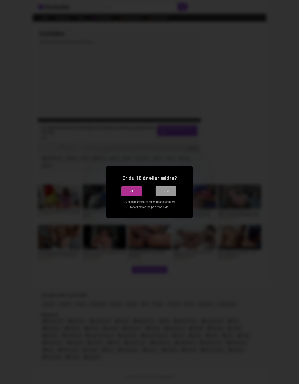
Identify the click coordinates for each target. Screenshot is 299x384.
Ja (131, 191)
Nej (166, 191)
